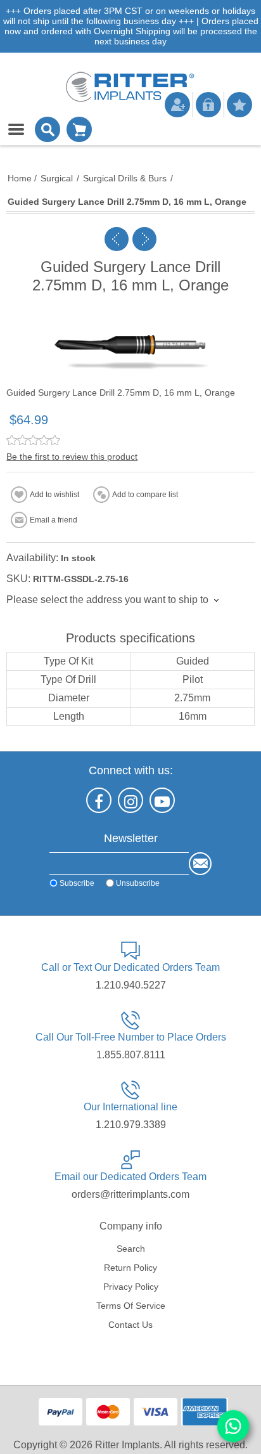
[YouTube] (162, 800)
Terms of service (130, 1306)
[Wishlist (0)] (239, 104)
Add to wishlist (54, 494)
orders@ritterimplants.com (130, 1194)
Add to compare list (145, 494)
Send (200, 863)
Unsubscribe (138, 882)
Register (177, 104)
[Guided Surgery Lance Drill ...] (117, 239)
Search (131, 1248)
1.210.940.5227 (131, 985)
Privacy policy (130, 1287)
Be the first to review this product (71, 456)
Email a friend (53, 520)
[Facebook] (98, 800)
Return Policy (130, 1268)
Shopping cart (79, 129)
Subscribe (77, 882)
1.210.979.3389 (131, 1124)
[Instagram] (130, 800)
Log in (208, 104)
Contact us (130, 1325)
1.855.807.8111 (130, 1054)
